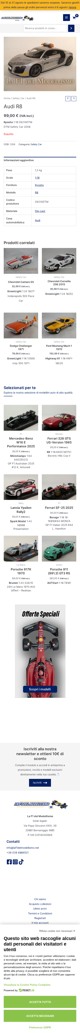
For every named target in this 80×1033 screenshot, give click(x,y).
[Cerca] (71, 28)
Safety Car (18, 98)
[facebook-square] (9, 862)
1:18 (37, 177)
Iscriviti (37, 782)
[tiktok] (21, 862)
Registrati (40, 918)
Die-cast (40, 211)
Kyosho (39, 185)
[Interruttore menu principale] (66, 17)
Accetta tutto (40, 1002)
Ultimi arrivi (40, 908)
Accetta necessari (40, 1015)
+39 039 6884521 (17, 852)
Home (7, 98)
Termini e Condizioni (40, 913)
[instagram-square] (15, 862)
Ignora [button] (72, 7)
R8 (36, 192)
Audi (37, 220)
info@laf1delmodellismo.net (23, 847)
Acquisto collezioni (40, 904)
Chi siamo (40, 899)
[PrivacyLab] (26, 990)
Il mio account (40, 922)
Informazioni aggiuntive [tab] (19, 160)
